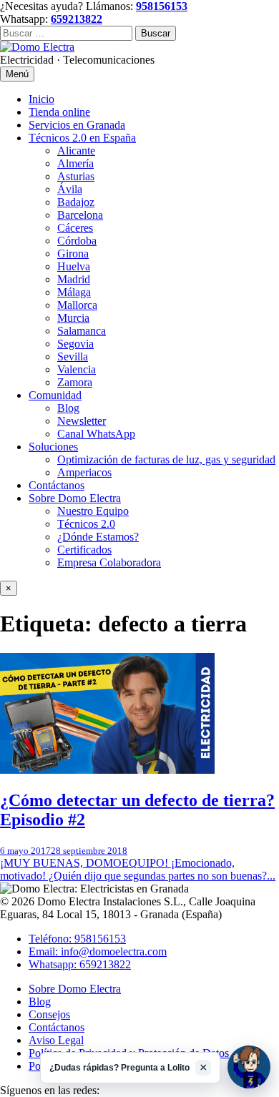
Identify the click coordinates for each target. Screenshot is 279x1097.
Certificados (84, 549)
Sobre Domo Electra (75, 498)
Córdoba (77, 241)
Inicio (41, 99)
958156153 (161, 6)
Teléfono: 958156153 (77, 939)
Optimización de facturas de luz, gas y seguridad (166, 459)
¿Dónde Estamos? (98, 537)
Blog (68, 408)
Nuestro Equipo (93, 511)
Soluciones (53, 447)
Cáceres (75, 228)
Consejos (49, 1014)
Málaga (74, 292)
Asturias (75, 176)
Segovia (75, 344)
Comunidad (55, 395)
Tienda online (59, 112)
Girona (73, 253)
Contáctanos (56, 485)
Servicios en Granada (77, 125)
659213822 (76, 19)
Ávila (69, 189)
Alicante (76, 150)
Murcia (73, 318)
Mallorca (77, 305)
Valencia (76, 369)
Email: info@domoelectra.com (98, 951)
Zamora (74, 382)
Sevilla (72, 356)
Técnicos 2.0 (86, 524)
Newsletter (81, 421)
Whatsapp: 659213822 (80, 964)
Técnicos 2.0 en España (82, 138)
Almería (75, 163)
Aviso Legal (56, 1040)
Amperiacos (84, 472)
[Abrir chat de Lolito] (248, 1067)
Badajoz (75, 202)
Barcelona (80, 215)
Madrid (73, 279)
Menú (17, 74)
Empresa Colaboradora (109, 562)
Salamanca (81, 331)
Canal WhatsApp (96, 434)
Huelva (73, 266)
